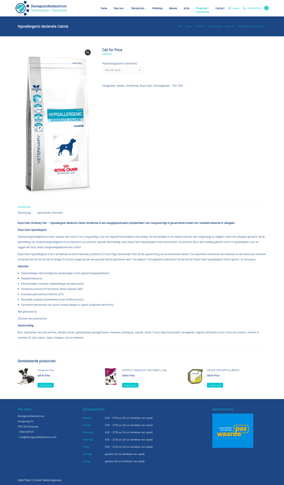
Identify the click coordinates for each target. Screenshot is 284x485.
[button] (88, 52)
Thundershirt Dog (45, 370)
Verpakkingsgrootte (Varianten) (119, 63)
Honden (121, 85)
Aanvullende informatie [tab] (50, 212)
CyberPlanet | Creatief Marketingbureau (39, 480)
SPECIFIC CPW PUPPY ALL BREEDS (223, 370)
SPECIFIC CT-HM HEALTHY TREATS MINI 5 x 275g (144, 370)
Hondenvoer (132, 85)
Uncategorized (161, 85)
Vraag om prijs (45, 385)
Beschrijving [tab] (24, 212)
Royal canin (146, 85)
